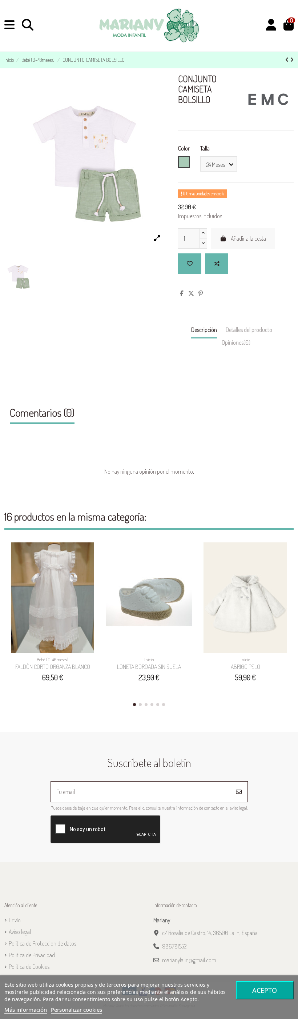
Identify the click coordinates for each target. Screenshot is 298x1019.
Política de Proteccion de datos (42, 943)
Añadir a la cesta (248, 238)
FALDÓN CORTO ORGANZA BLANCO (52, 666)
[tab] (236, 344)
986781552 (174, 946)
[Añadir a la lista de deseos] (91, 554)
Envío (15, 920)
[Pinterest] (200, 293)
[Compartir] (182, 293)
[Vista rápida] (91, 581)
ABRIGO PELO (245, 666)
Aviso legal (20, 931)
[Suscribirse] (238, 792)
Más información (25, 1009)
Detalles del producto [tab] (249, 329)
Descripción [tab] (204, 329)
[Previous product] (287, 59)
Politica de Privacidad (32, 955)
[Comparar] (91, 567)
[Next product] (292, 59)
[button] (134, 704)
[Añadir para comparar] (216, 263)
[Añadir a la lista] (189, 263)
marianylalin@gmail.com (189, 960)
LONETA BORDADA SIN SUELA (149, 666)
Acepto (264, 990)
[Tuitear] (191, 293)
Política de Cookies (29, 966)
